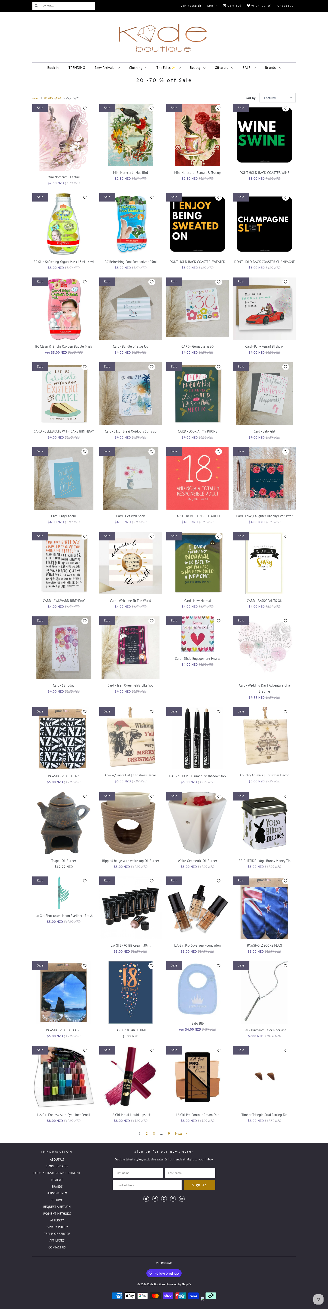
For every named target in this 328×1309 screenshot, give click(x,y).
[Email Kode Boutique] (182, 1199)
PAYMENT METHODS (57, 1214)
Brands (271, 68)
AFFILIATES (57, 1240)
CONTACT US (57, 1247)
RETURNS (57, 1200)
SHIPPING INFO (57, 1193)
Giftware (222, 68)
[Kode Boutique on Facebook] (155, 1199)
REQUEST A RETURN (57, 1207)
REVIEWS (57, 1180)
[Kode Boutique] (164, 38)
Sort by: (251, 98)
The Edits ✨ (166, 68)
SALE (247, 68)
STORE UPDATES (57, 1166)
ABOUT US (57, 1160)
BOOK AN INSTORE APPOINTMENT (56, 1173)
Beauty (195, 68)
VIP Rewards (191, 6)
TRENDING (77, 68)
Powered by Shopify (178, 1284)
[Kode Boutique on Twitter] (146, 1199)
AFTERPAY (57, 1220)
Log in (212, 6)
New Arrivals (105, 68)
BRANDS (57, 1187)
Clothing (136, 68)
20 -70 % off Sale (164, 80)
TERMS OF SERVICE (57, 1234)
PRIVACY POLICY (57, 1227)
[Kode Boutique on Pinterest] (164, 1199)
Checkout (285, 6)
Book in (53, 68)
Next (179, 1133)
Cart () (234, 6)
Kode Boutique (156, 1284)
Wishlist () (261, 6)
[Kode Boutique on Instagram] (173, 1199)
